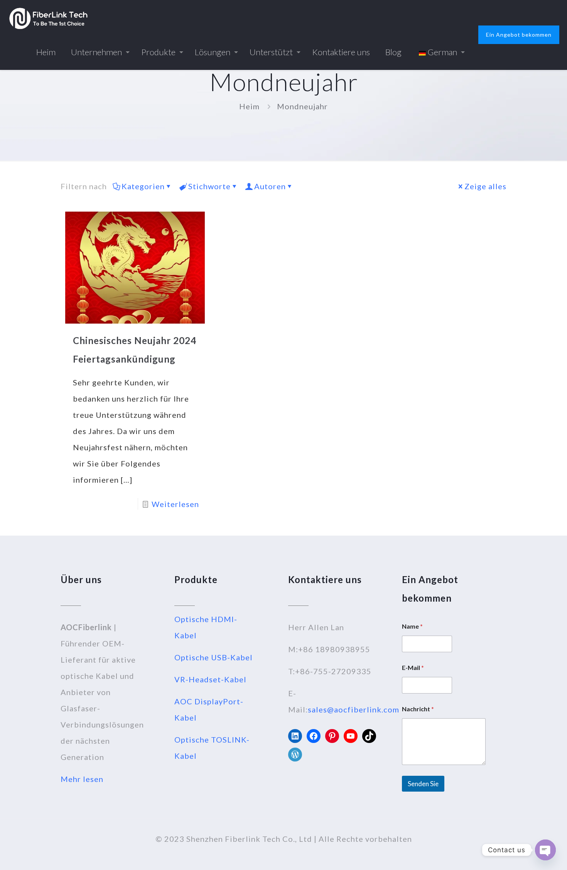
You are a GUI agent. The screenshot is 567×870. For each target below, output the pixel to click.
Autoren (270, 186)
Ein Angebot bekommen (519, 34)
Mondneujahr (302, 106)
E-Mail (413, 667)
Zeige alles (485, 186)
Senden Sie (423, 784)
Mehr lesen (82, 779)
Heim (249, 106)
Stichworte (209, 186)
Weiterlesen (175, 504)
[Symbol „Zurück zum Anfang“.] (530, 854)
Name (412, 626)
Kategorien (143, 186)
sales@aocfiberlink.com (353, 709)
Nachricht (418, 708)
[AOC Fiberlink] (48, 17)
